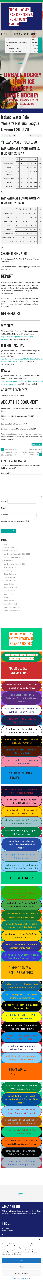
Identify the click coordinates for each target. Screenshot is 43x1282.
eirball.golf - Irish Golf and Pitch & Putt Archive (21, 856)
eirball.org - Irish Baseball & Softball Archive (21, 720)
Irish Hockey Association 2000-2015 (17, 554)
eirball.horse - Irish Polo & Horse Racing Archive (21, 1006)
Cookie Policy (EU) (10, 604)
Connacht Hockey (10, 574)
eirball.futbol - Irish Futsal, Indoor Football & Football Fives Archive (21, 1099)
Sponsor (21, 63)
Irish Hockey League (11, 551)
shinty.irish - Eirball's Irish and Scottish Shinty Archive (21, 946)
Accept (21, 1261)
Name (4, 501)
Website (4, 515)
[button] (39, 1239)
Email (4, 508)
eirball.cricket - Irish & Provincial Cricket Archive (21, 762)
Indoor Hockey (9, 594)
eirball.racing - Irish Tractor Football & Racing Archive (21, 1163)
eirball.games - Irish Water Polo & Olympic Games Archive (21, 986)
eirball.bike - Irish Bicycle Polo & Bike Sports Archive (21, 1017)
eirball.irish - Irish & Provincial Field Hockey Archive (21, 751)
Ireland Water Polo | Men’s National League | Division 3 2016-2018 (10, 452)
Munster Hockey (10, 581)
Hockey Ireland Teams (12, 557)
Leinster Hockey (9, 577)
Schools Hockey (9, 591)
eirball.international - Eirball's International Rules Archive (21, 925)
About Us (7, 597)
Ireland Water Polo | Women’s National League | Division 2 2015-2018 (32, 452)
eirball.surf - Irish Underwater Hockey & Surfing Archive (21, 1058)
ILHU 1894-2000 (10, 567)
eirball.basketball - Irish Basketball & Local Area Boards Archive (21, 698)
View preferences (21, 1273)
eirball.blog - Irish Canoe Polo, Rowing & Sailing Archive (21, 996)
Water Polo (36, 444)
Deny (21, 1267)
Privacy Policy (25, 1278)
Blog (5, 544)
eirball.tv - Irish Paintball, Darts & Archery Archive (22, 1132)
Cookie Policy (16, 1278)
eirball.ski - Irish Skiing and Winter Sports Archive (21, 1047)
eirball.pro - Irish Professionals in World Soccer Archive (21, 1087)
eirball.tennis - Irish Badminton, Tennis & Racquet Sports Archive (21, 866)
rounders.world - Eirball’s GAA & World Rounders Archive (21, 915)
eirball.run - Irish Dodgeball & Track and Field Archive (21, 1027)
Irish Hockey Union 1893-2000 (15, 564)
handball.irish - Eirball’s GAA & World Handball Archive (21, 905)
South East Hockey (10, 587)
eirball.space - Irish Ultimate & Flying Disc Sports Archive (21, 1152)
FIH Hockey (8, 571)
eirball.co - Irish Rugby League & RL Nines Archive (21, 832)
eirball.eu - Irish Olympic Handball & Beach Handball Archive (21, 844)
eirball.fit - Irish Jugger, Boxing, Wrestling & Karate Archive (21, 1037)
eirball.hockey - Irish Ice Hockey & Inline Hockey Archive (21, 710)
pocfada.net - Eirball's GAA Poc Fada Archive (21, 936)
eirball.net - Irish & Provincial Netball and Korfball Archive (22, 801)
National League (35, 136)
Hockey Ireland (9, 547)
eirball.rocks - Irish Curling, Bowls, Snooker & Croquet (21, 1111)
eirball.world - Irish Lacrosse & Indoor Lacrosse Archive (21, 812)
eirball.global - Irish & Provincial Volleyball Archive (21, 822)
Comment (5, 473)
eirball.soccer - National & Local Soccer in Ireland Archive (21, 731)
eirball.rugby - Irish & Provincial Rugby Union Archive (21, 741)
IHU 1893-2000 (9, 561)
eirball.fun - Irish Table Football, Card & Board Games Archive (21, 1142)
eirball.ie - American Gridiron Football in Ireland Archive (21, 686)
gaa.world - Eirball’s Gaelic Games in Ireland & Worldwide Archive (21, 893)
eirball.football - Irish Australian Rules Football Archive (21, 791)
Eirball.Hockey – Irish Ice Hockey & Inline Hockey (22, 85)
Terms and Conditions (12, 607)
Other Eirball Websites (12, 611)
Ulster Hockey (9, 584)
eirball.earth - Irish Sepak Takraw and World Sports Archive (21, 1121)
